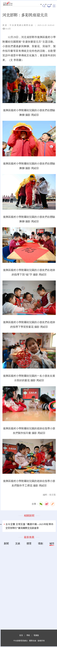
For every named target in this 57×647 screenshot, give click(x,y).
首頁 (21, 635)
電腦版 (36, 635)
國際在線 (7, 3)
